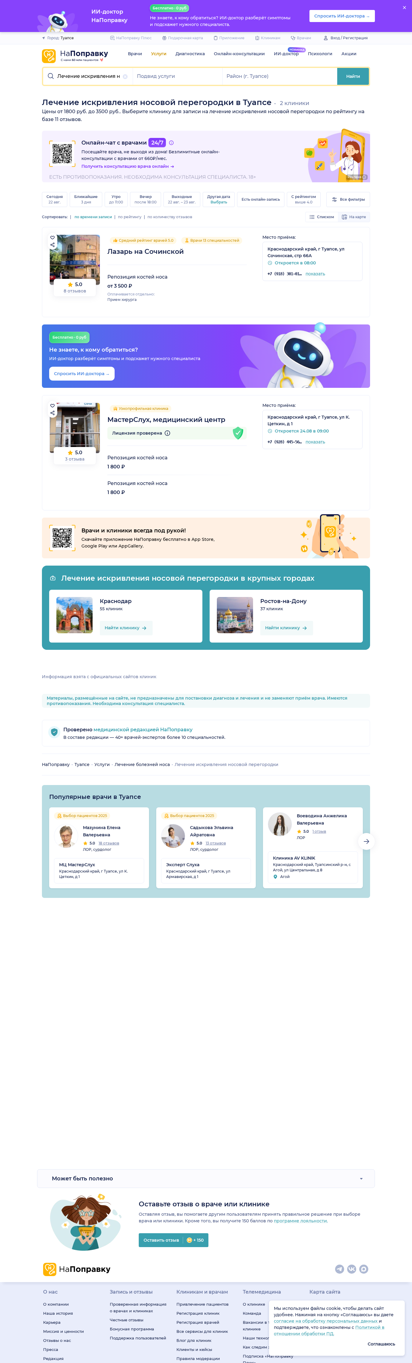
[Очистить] (125, 76)
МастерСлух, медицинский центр (166, 420)
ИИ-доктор (286, 53)
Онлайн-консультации (239, 53)
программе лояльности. (301, 1221)
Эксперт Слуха (182, 864)
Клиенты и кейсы (194, 1349)
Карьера (52, 1322)
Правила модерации (198, 1358)
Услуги (158, 53)
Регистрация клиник (198, 1313)
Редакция (53, 1358)
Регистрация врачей (197, 1322)
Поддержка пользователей (138, 1338)
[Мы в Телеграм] (340, 1269)
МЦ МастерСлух (77, 864)
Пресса (50, 1349)
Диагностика (190, 53)
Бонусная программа (132, 1328)
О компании (56, 1304)
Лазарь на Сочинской (145, 251)
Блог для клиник (193, 1340)
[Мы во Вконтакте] (352, 1269)
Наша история (58, 1313)
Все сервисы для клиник (202, 1331)
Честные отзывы (126, 1319)
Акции (349, 53)
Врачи (135, 53)
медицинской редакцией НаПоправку (142, 730)
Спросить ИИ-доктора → (82, 373)
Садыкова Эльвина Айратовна (211, 831)
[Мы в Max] (364, 1269)
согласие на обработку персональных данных (326, 1321)
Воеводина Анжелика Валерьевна (322, 819)
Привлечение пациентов (202, 1304)
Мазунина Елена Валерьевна (101, 831)
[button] (88, 76)
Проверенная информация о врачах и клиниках (138, 1307)
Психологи (320, 53)
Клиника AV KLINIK (294, 858)
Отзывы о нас (57, 1340)
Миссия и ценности (63, 1331)
